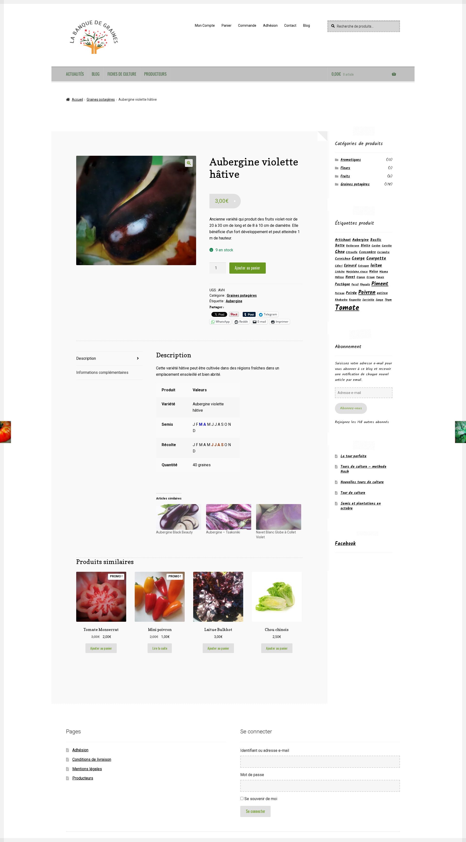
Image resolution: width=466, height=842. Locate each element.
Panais (380, 277)
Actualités (75, 74)
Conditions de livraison (91, 759)
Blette (365, 245)
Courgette (376, 258)
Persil (354, 285)
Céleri (338, 266)
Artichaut (343, 240)
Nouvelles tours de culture (362, 482)
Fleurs (345, 168)
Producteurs (155, 74)
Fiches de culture (122, 74)
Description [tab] (86, 358)
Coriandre (383, 252)
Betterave (352, 246)
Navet (350, 277)
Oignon (361, 277)
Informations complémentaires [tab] (102, 372)
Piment (379, 284)
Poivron (366, 292)
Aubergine (234, 301)
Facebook (345, 544)
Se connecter (255, 811)
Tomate (347, 308)
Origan (370, 277)
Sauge (379, 300)
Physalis (365, 285)
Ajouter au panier (247, 268)
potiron (382, 293)
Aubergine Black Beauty (174, 532)
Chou (339, 251)
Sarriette (368, 300)
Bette (340, 245)
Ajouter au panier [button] (101, 648)
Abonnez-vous (351, 408)
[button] (189, 163)
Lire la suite (159, 648)
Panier (227, 25)
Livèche (340, 272)
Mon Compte (205, 25)
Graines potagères (101, 99)
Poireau (339, 293)
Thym (388, 300)
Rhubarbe (341, 300)
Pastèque (342, 284)
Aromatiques (351, 160)
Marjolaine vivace (357, 272)
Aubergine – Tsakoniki (223, 532)
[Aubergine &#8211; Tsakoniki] (228, 517)
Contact (290, 25)
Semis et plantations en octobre (361, 506)
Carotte (387, 246)
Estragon (363, 266)
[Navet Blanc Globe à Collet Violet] (278, 517)
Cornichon (342, 258)
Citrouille (352, 252)
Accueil (77, 99)
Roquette (355, 300)
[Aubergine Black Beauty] (178, 517)
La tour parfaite (353, 456)
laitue (376, 265)
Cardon (376, 246)
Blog (306, 25)
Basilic (375, 240)
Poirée (351, 293)
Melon (373, 271)
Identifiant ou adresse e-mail (264, 750)
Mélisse (339, 277)
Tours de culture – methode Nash (363, 469)
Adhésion (270, 25)
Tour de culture (353, 493)
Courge (358, 258)
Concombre (367, 252)
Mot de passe (252, 774)
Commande (247, 25)
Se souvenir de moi (260, 798)
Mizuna (383, 272)
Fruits (345, 176)
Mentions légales (87, 769)
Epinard (350, 265)
